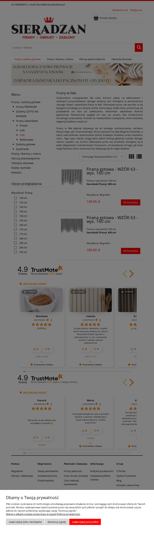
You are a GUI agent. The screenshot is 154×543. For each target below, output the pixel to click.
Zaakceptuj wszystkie (85, 521)
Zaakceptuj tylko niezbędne (25, 521)
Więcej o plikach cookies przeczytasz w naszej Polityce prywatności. (43, 514)
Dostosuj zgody (57, 521)
